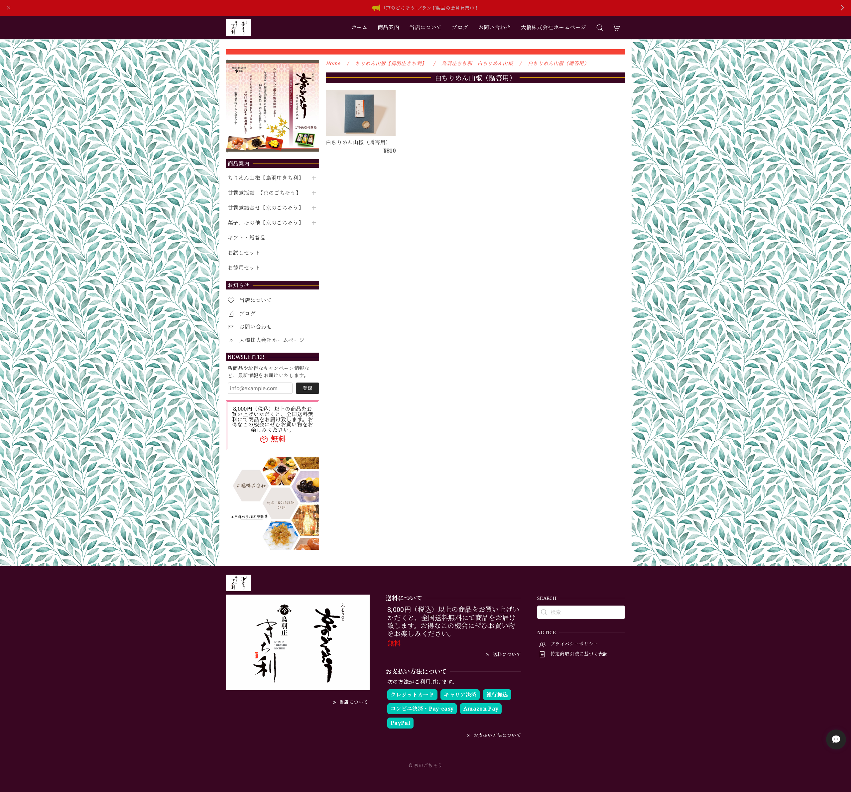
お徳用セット (244, 268)
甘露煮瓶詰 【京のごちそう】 (264, 193)
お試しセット (244, 253)
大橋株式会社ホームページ (553, 27)
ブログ (460, 27)
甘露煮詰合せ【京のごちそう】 (266, 208)
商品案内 (388, 27)
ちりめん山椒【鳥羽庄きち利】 (266, 178)
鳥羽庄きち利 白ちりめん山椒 (477, 63)
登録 (307, 388)
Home (333, 63)
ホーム (359, 27)
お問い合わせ (494, 27)
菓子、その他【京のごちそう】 (266, 223)
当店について (425, 27)
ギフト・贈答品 (247, 238)
